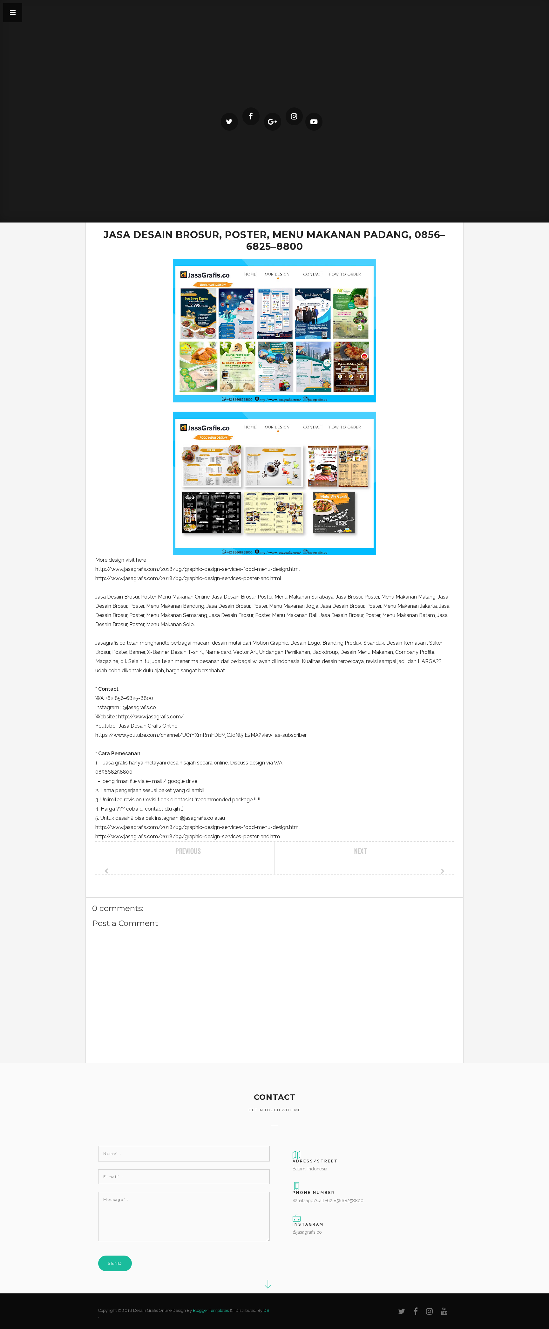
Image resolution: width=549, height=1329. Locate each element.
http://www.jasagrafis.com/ (151, 717)
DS (266, 1310)
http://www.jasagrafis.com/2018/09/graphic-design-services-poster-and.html (188, 578)
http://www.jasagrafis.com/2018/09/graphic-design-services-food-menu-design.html (197, 569)
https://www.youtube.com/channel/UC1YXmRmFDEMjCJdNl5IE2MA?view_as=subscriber (201, 735)
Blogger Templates (211, 1310)
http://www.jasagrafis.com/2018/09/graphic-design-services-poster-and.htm (187, 836)
